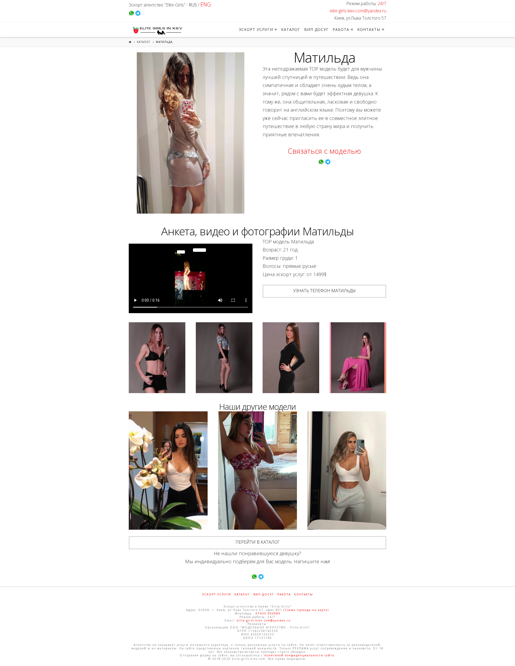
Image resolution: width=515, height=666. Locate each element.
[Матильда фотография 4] (291, 357)
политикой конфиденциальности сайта (299, 655)
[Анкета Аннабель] (257, 470)
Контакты (303, 594)
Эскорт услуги (216, 594)
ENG (205, 4)
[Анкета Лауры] (346, 470)
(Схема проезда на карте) (306, 610)
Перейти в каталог (258, 542)
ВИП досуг (263, 594)
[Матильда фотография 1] (190, 133)
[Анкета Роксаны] (168, 470)
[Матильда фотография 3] (224, 357)
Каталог (143, 42)
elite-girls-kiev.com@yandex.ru (358, 11)
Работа (284, 594)
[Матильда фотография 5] (358, 357)
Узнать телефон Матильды (324, 291)
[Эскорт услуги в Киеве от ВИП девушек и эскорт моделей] (157, 30)
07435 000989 (268, 613)
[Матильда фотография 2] (157, 357)
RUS (193, 5)
